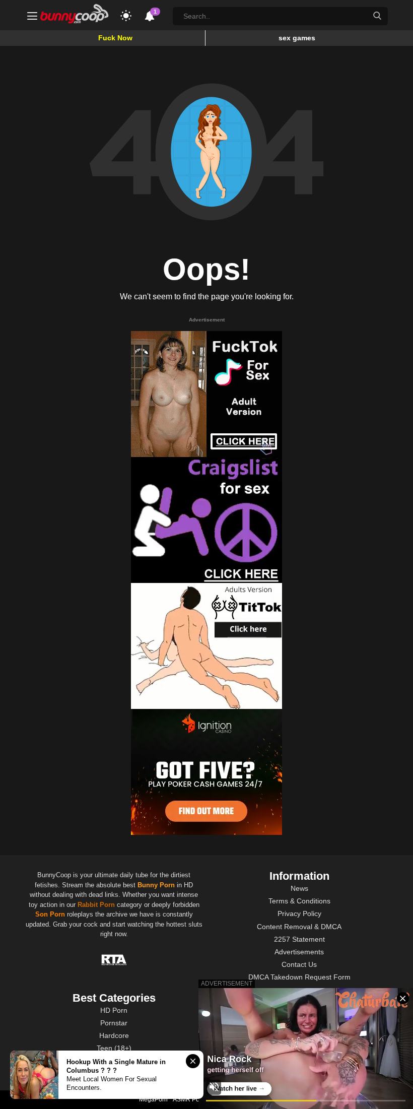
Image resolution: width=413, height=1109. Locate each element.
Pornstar (113, 1023)
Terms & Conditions (299, 901)
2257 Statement (299, 939)
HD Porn (113, 1010)
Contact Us (299, 964)
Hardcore (114, 1035)
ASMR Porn (189, 1099)
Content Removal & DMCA (299, 927)
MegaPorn (153, 1099)
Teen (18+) (114, 1048)
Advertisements (299, 952)
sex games (297, 38)
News (299, 888)
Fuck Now (115, 38)
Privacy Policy (299, 913)
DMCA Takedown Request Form (299, 977)
